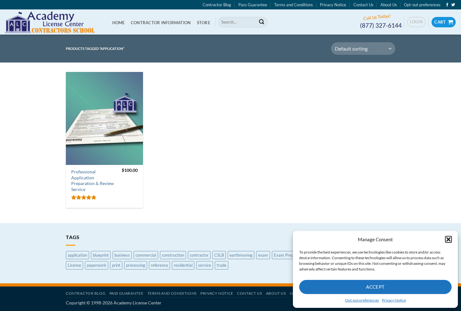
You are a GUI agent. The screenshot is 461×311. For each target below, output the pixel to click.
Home (118, 22)
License (74, 265)
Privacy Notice (394, 300)
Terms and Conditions (293, 4)
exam (263, 255)
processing (135, 265)
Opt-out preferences (362, 300)
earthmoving (241, 255)
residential (183, 265)
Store (203, 22)
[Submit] (261, 22)
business (122, 255)
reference (159, 265)
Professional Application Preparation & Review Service (92, 180)
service (204, 265)
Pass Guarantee (252, 4)
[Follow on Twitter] (453, 5)
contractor (199, 255)
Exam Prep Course (290, 255)
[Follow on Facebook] (447, 5)
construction (173, 255)
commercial (145, 255)
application (77, 255)
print (116, 265)
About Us (388, 4)
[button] (448, 239)
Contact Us (363, 4)
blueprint (101, 255)
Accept (375, 287)
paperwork (96, 265)
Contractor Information (161, 22)
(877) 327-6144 (381, 25)
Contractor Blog (217, 4)
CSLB (219, 255)
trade (221, 265)
